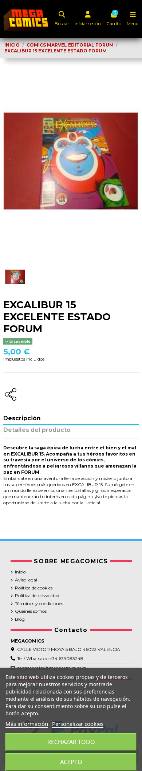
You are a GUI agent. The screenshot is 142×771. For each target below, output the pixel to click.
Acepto (71, 762)
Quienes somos (31, 611)
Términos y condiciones (39, 603)
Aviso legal (26, 580)
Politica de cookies (33, 588)
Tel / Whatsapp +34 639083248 (50, 658)
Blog (20, 619)
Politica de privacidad (37, 595)
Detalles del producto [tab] (37, 430)
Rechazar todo (71, 742)
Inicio (20, 572)
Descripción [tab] (22, 419)
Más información (26, 723)
